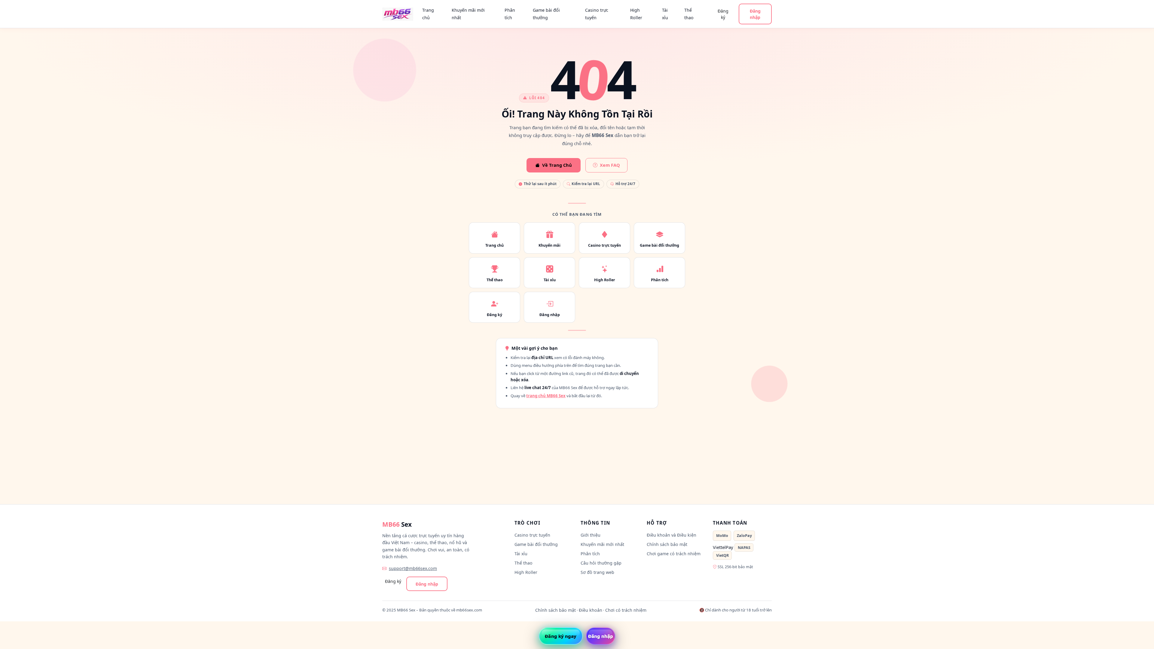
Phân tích (510, 13)
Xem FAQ (610, 165)
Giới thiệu (590, 535)
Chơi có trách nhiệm (625, 610)
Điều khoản (590, 610)
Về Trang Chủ (557, 165)
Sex (397, 524)
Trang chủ (428, 13)
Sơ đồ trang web (597, 572)
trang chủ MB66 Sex (546, 395)
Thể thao (689, 13)
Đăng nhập (755, 14)
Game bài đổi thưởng (546, 13)
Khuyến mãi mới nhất (468, 13)
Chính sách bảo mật (667, 544)
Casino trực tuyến (596, 13)
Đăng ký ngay (560, 636)
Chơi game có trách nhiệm (674, 553)
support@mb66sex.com (413, 568)
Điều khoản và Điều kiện (671, 535)
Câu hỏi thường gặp (601, 563)
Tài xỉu (665, 13)
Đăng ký (723, 14)
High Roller (636, 13)
